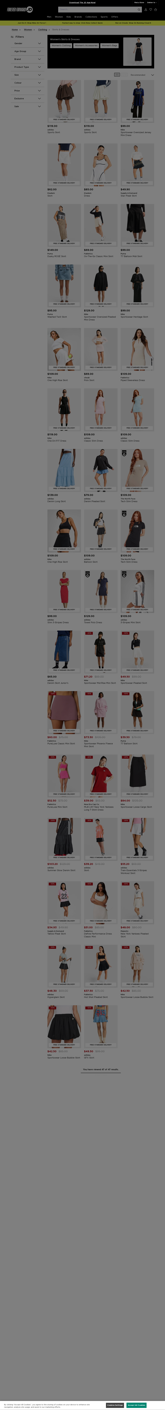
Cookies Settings (115, 1405)
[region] (82, 1405)
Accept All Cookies (136, 1405)
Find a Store (139, 2)
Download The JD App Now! (82, 2)
